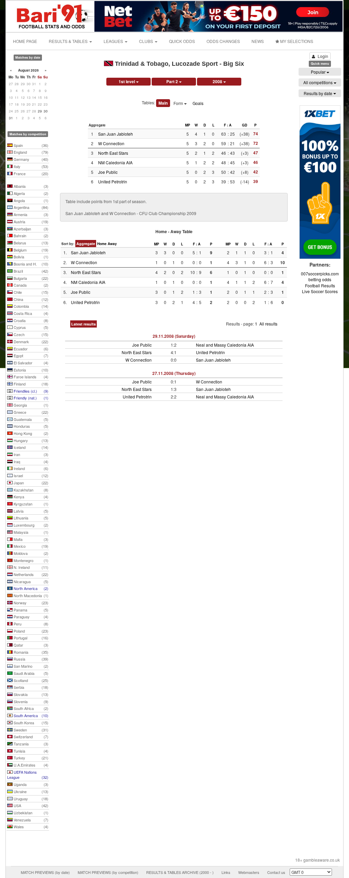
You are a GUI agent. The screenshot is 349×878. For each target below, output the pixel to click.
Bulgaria (30, 278)
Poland (30, 631)
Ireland (30, 468)
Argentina (30, 207)
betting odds (319, 279)
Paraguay (30, 616)
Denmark (30, 341)
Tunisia (30, 751)
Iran (30, 454)
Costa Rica (30, 313)
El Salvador (30, 362)
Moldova (30, 553)
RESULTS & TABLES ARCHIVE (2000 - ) (180, 872)
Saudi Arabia (30, 673)
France (30, 173)
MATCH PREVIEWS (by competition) (108, 872)
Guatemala (30, 419)
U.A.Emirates (30, 765)
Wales (30, 826)
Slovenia (30, 701)
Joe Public (108, 172)
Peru (30, 623)
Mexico (30, 546)
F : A (227, 125)
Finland (30, 384)
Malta (30, 539)
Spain (30, 145)
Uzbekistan (30, 812)
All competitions (318, 82)
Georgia (30, 405)
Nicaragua (30, 581)
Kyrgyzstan (30, 503)
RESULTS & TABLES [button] (69, 41)
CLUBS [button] (146, 41)
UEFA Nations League (27, 774)
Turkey (30, 757)
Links (226, 872)
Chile (30, 292)
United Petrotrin (112, 181)
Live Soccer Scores (320, 291)
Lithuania (30, 517)
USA (30, 805)
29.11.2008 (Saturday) (174, 336)
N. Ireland (30, 567)
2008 (218, 81)
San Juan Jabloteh (115, 134)
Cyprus (30, 327)
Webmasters (248, 872)
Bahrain (30, 235)
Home (102, 243)
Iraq (30, 461)
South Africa (30, 708)
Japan (30, 482)
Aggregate (85, 243)
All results (268, 324)
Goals (198, 103)
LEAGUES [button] (114, 41)
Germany (30, 159)
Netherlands (30, 574)
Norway (30, 602)
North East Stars (113, 153)
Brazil (30, 271)
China (30, 299)
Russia (30, 659)
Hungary (30, 440)
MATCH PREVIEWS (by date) (45, 872)
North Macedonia (30, 595)
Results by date (318, 93)
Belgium (30, 250)
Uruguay (30, 798)
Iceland (30, 447)
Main (163, 103)
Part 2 (172, 81)
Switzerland (30, 736)
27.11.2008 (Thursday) (174, 373)
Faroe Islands (30, 376)
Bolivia (30, 256)
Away (112, 243)
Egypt (30, 355)
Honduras (30, 426)
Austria (30, 221)
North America (30, 588)
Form (178, 103)
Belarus (30, 242)
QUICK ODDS (182, 41)
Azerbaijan (30, 228)
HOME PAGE (25, 41)
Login (323, 56)
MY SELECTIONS (296, 41)
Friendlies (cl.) (30, 391)
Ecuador (30, 348)
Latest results (83, 324)
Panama (30, 609)
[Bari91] (50, 15)
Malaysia (30, 532)
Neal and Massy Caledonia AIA (225, 345)
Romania (30, 652)
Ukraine (30, 791)
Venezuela (30, 819)
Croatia (30, 320)
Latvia (30, 511)
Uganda (30, 784)
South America (30, 715)
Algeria (30, 193)
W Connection (111, 143)
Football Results (320, 285)
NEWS (258, 41)
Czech (30, 334)
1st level (127, 81)
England (30, 152)
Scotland (30, 680)
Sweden (30, 729)
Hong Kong (30, 433)
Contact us (276, 872)
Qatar (30, 645)
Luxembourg (30, 525)
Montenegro (30, 560)
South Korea (30, 722)
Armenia (30, 214)
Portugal (30, 637)
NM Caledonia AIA (115, 162)
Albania (30, 186)
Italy (30, 166)
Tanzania (30, 743)
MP (187, 125)
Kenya (30, 496)
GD (244, 125)
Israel (30, 475)
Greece (30, 412)
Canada (30, 285)
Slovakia (30, 694)
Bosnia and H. (30, 264)
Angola (30, 200)
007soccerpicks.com (320, 273)
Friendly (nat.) (30, 397)
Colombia (30, 306)
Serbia (30, 687)
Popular (319, 72)
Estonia (30, 370)
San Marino (30, 666)
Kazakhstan (30, 490)
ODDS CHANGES (223, 41)
